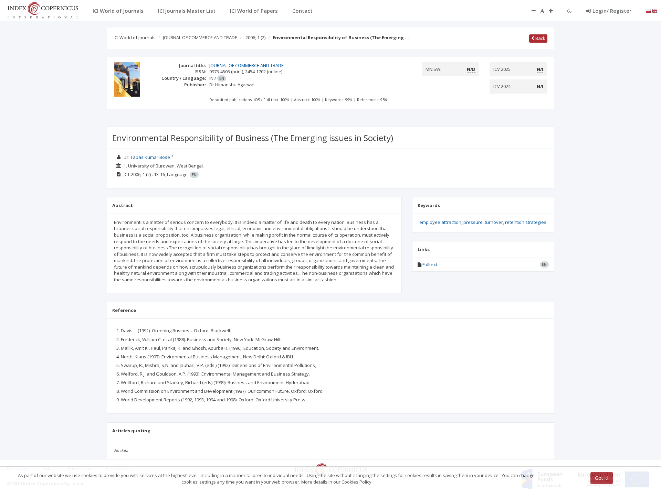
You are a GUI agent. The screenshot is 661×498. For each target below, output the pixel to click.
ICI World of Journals (135, 37)
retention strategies (525, 222)
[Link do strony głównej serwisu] (42, 10)
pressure (473, 222)
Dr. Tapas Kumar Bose (147, 157)
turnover (494, 222)
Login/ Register (611, 10)
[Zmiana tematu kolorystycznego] (569, 11)
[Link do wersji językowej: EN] (655, 10)
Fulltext (429, 264)
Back (539, 38)
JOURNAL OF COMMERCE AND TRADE (200, 37)
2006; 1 (255, 37)
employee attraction (440, 222)
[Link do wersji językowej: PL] (648, 10)
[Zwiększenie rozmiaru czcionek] (554, 11)
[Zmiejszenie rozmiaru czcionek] (530, 11)
